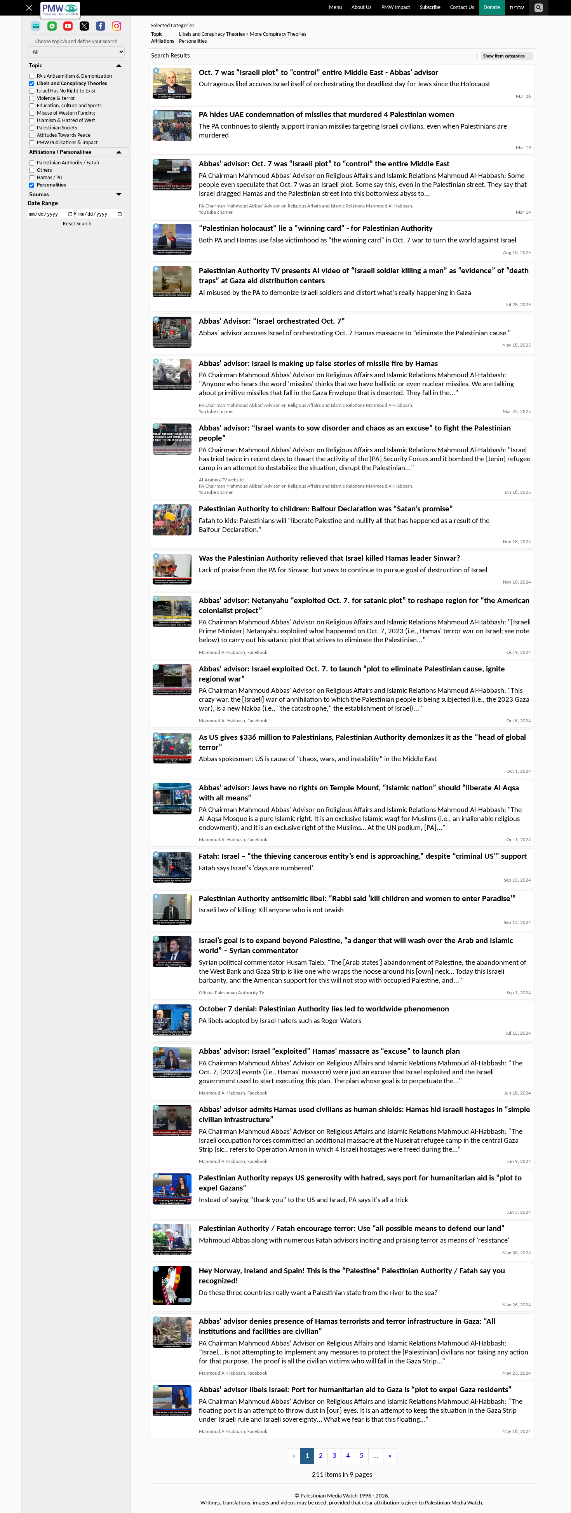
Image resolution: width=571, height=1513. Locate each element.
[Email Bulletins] (35, 26)
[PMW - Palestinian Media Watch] (60, 10)
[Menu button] (29, 8)
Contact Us (462, 7)
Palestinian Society (57, 128)
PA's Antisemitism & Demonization (74, 76)
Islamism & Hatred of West (66, 121)
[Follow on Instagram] (116, 26)
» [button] (390, 1456)
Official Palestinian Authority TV (231, 992)
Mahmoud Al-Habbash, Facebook (233, 652)
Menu (335, 7)
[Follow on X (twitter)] (84, 26)
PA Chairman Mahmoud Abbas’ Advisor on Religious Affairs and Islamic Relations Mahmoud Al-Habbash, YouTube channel (306, 209)
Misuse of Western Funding (66, 113)
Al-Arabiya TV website (221, 480)
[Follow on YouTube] (68, 26)
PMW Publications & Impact (67, 143)
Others (44, 170)
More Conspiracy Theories (278, 34)
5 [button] (362, 1456)
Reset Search (77, 224)
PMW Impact (395, 7)
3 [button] (334, 1456)
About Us (361, 7)
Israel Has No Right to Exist (66, 91)
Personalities (51, 185)
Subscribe (430, 7)
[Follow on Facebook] (100, 26)
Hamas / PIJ (49, 178)
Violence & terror (56, 98)
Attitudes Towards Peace (64, 135)
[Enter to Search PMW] (538, 8)
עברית (517, 8)
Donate (492, 7)
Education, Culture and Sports (69, 106)
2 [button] (321, 1456)
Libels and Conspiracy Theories (72, 84)
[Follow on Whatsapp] (52, 26)
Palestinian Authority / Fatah (68, 163)
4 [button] (348, 1456)
